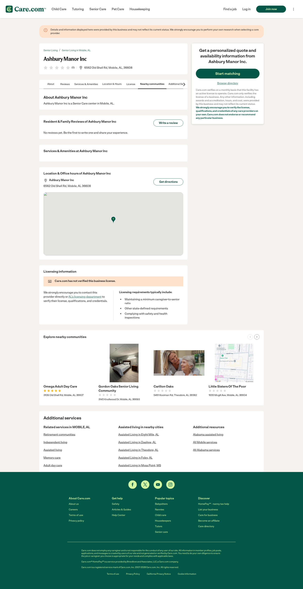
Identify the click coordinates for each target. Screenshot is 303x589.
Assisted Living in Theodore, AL (138, 450)
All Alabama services (206, 450)
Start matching (227, 73)
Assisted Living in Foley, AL (135, 457)
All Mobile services (205, 442)
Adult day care (52, 465)
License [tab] (130, 84)
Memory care (51, 457)
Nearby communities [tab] (152, 84)
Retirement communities (59, 434)
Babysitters (161, 503)
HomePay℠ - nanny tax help (213, 503)
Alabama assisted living (208, 434)
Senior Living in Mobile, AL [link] (76, 50)
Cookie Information (187, 574)
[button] (246, 9)
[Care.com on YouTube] (158, 484)
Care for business (208, 515)
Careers (73, 509)
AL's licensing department (85, 296)
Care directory (206, 526)
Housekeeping (140, 9)
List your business (208, 509)
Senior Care (97, 9)
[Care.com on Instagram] (170, 484)
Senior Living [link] (50, 50)
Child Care (59, 9)
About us (74, 503)
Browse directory (227, 83)
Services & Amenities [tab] (86, 84)
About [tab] (50, 84)
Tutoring (78, 9)
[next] (257, 337)
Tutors (158, 526)
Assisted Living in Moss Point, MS (139, 465)
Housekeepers (163, 520)
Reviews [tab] (65, 84)
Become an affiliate (209, 520)
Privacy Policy (133, 574)
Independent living (55, 442)
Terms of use (76, 515)
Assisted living (52, 450)
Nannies (159, 509)
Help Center (118, 515)
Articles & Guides (121, 509)
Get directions (168, 181)
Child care (160, 515)
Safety (115, 503)
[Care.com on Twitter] (145, 484)
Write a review (168, 123)
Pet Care (118, 9)
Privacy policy (76, 520)
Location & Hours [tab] (112, 84)
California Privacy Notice (159, 574)
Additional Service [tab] (179, 84)
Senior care (161, 531)
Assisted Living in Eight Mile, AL (138, 434)
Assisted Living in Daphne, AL (137, 442)
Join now (271, 9)
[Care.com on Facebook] (132, 484)
